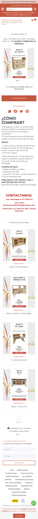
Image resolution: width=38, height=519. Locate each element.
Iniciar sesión (27, 5)
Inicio (5, 39)
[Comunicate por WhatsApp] (33, 503)
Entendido (19, 516)
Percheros (8, 479)
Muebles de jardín (11, 486)
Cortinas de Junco (11, 473)
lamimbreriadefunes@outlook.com (19, 15)
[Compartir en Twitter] (21, 111)
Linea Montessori (26, 486)
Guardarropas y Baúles (19, 492)
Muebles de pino (22, 470)
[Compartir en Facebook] (15, 111)
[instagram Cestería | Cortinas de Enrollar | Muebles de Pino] (18, 419)
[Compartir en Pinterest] (27, 111)
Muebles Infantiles (14, 489)
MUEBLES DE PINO (17, 39)
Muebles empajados (12, 476)
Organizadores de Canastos (24, 479)
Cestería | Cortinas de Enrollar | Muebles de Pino (12, 22)
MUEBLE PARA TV (19, 263)
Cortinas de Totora (26, 473)
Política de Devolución (19, 495)
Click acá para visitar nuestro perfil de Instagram (19, 2)
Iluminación (29, 482)
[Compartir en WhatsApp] (10, 111)
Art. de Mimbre (27, 476)
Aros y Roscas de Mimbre (13, 482)
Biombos (27, 489)
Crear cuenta (16, 5)
